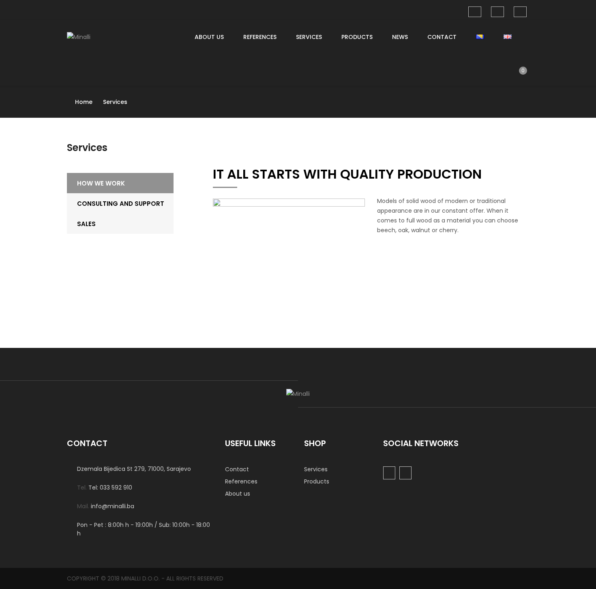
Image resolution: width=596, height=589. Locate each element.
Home (83, 102)
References (260, 37)
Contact (442, 37)
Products (357, 37)
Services (309, 37)
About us (209, 37)
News (400, 37)
